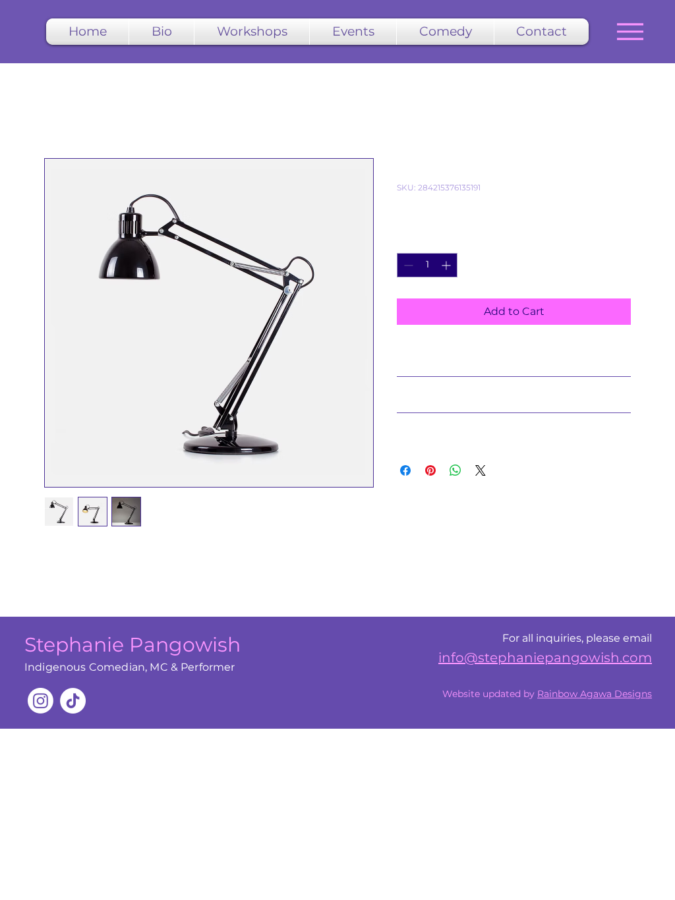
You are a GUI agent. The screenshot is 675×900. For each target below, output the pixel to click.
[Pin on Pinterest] (430, 470)
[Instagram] (40, 701)
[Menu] (630, 31)
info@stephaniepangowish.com (545, 657)
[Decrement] (407, 265)
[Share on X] (480, 470)
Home (60, 110)
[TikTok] (73, 701)
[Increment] (447, 265)
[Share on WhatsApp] (455, 470)
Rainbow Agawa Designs (594, 694)
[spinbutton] (427, 265)
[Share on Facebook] (405, 470)
